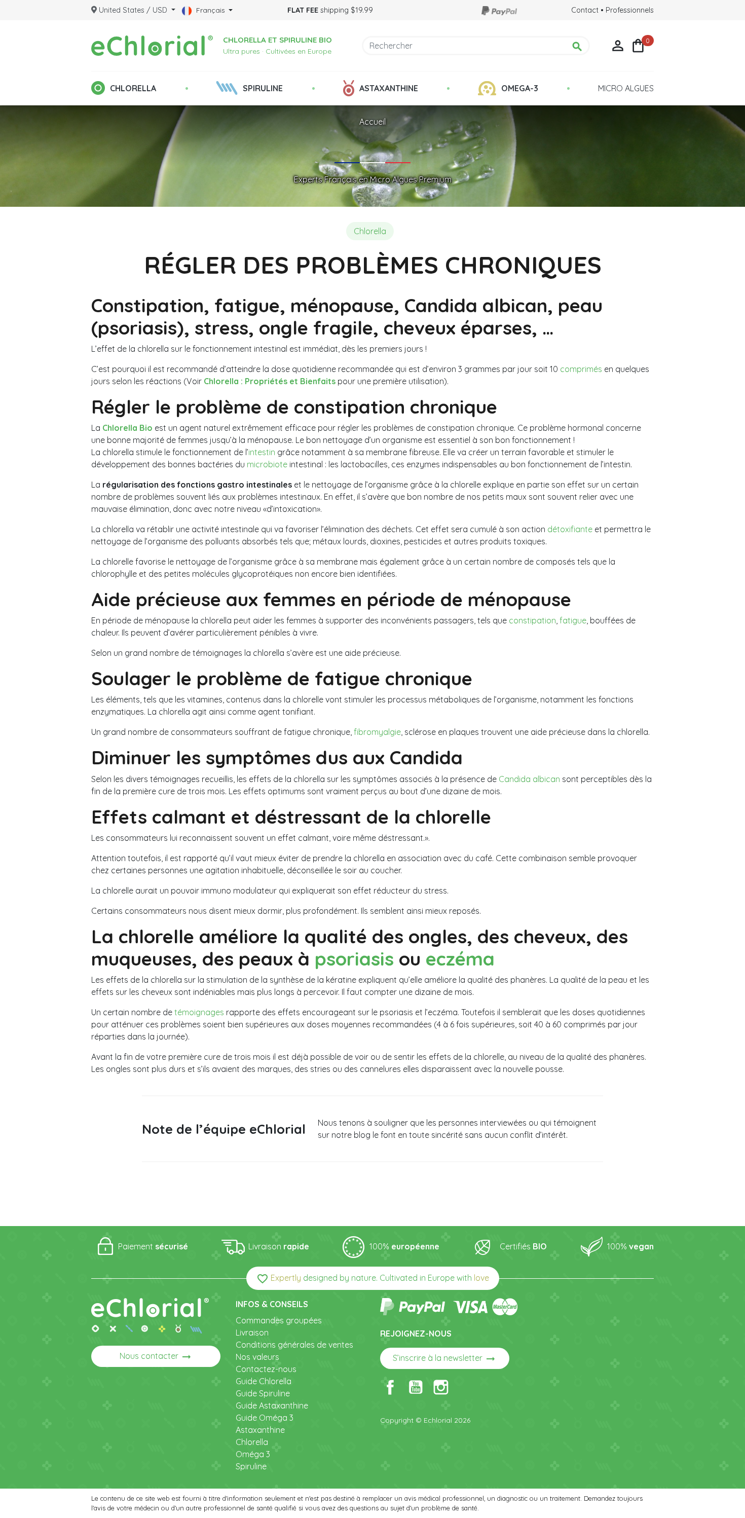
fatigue (573, 620)
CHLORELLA (133, 88)
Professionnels (630, 10)
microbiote (267, 464)
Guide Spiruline (263, 1393)
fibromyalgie (377, 732)
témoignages (199, 1012)
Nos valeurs (257, 1357)
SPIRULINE (263, 88)
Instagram (441, 1387)
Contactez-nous (266, 1369)
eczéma (460, 958)
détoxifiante (569, 529)
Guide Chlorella (263, 1381)
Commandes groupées (279, 1320)
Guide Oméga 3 (264, 1418)
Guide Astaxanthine (272, 1405)
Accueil (372, 122)
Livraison (252, 1332)
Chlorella (252, 1442)
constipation (532, 620)
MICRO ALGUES (626, 88)
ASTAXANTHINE (388, 88)
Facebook (390, 1387)
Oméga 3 (253, 1454)
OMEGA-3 (519, 88)
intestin (261, 452)
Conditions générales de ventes (294, 1345)
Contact (585, 10)
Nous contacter (156, 1357)
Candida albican (529, 779)
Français (210, 10)
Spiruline (251, 1466)
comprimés (581, 369)
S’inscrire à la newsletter (445, 1359)
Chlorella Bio (127, 428)
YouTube (415, 1387)
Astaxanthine (260, 1430)
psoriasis (354, 958)
